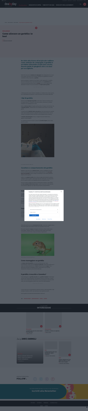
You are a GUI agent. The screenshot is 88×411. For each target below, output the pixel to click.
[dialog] (44, 205)
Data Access (44, 219)
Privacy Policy (50, 219)
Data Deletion (38, 219)
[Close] (62, 192)
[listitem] (44, 209)
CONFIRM (34, 215)
